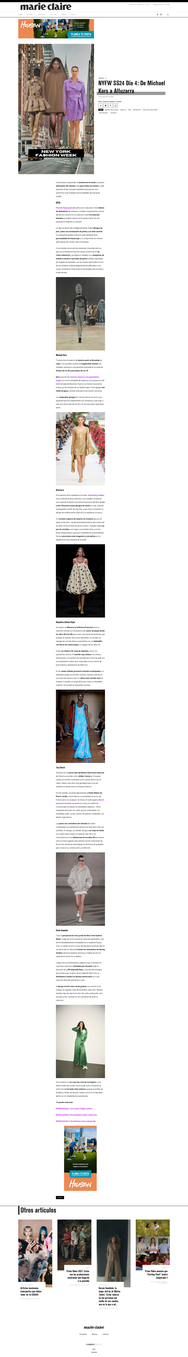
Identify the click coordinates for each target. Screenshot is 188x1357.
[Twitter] (105, 105)
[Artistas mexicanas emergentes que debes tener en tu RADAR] (35, 1253)
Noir (94, 1349)
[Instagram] (161, 14)
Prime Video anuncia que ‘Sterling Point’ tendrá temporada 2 (156, 1274)
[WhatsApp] (115, 105)
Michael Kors (137, 110)
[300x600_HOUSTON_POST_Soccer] (80, 1192)
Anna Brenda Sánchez (30, 1299)
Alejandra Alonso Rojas (111, 110)
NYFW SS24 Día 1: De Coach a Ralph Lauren (74, 1108)
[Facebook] (157, 14)
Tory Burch (113, 113)
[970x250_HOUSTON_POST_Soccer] (56, 38)
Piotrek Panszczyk (64, 208)
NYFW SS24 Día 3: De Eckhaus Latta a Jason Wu (76, 1121)
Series (165, 1268)
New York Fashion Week (150, 110)
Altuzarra (123, 110)
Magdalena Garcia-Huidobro (159, 1282)
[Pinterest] (110, 105)
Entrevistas (104, 1285)
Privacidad (83, 1334)
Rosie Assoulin (103, 113)
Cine (87, 1268)
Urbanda (94, 1352)
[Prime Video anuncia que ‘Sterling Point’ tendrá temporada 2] (153, 1245)
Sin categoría (26, 1285)
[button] (168, 15)
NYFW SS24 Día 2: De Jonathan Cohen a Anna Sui (76, 1115)
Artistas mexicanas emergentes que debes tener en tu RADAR (30, 1291)
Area (129, 110)
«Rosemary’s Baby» (96, 495)
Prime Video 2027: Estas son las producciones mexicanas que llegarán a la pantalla (77, 1276)
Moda (101, 78)
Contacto (105, 1334)
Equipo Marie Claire (112, 102)
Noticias (94, 1334)
